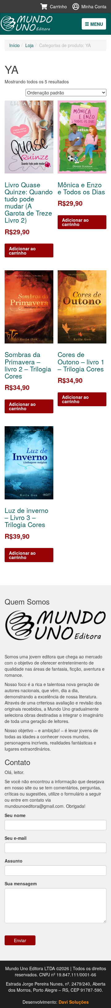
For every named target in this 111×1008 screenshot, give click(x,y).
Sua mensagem (21, 883)
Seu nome (15, 815)
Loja (29, 45)
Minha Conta (93, 6)
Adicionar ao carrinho (22, 250)
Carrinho (58, 6)
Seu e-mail (16, 838)
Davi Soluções (74, 1002)
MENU (96, 24)
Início (14, 45)
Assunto (14, 861)
